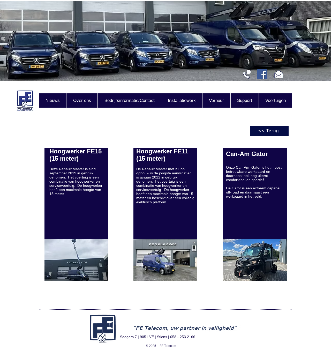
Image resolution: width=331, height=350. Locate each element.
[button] (76, 260)
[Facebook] (262, 74)
